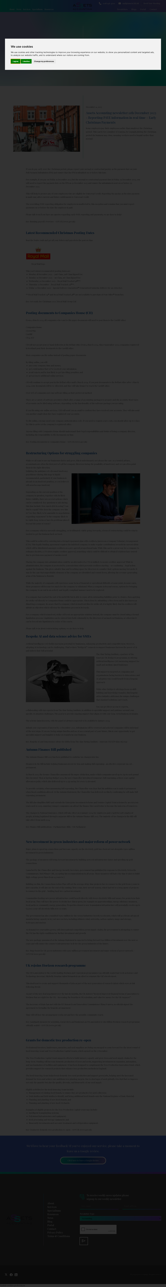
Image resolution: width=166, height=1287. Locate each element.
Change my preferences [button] (44, 61)
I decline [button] (26, 61)
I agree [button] (15, 61)
